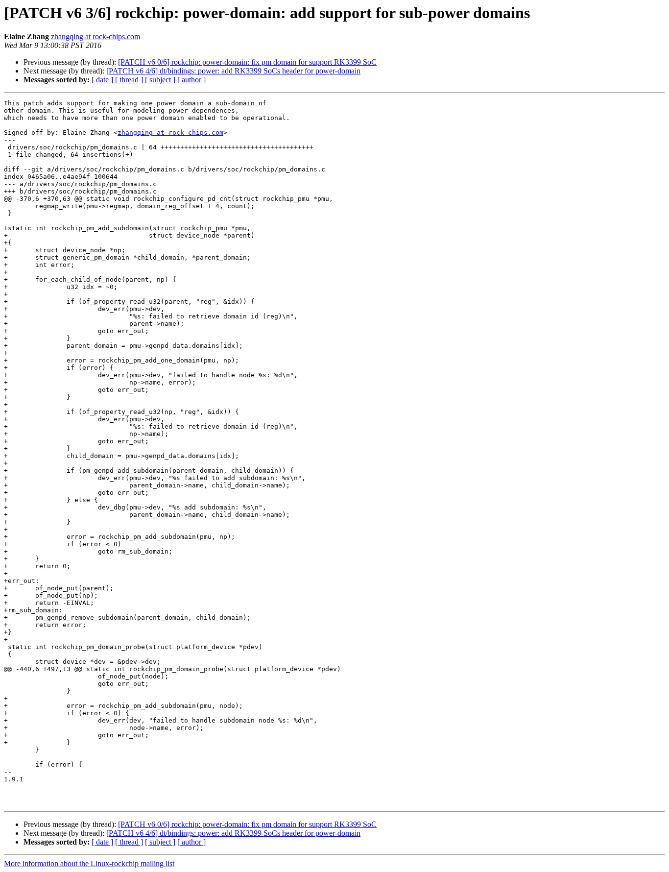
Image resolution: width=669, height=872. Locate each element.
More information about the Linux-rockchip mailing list (89, 863)
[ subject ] (160, 79)
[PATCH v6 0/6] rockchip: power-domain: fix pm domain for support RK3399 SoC (247, 62)
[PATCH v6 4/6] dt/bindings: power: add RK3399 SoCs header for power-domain (233, 71)
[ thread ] (129, 79)
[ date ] (102, 79)
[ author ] (191, 79)
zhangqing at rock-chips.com (95, 36)
